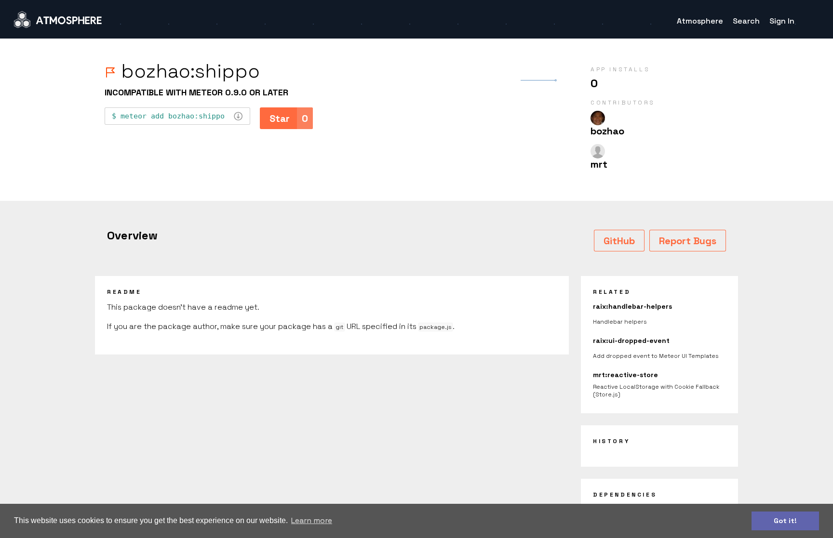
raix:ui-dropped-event (631, 340)
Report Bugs (687, 241)
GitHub (619, 241)
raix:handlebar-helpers (632, 306)
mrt (599, 164)
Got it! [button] (785, 520)
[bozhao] (598, 118)
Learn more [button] (311, 520)
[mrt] (598, 151)
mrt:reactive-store (625, 374)
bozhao (607, 131)
